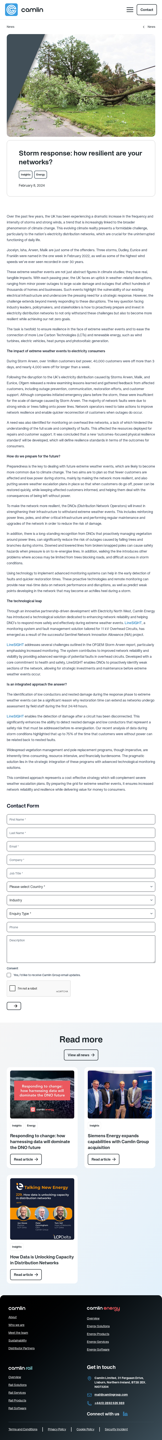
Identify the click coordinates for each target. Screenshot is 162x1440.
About (12, 1317)
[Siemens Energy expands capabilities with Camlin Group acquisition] (120, 1095)
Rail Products (17, 1400)
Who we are (16, 1325)
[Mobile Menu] (130, 9)
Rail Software (17, 1408)
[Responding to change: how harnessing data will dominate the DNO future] (42, 1095)
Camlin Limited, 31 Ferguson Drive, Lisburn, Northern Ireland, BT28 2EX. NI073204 (120, 1382)
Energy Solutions (98, 1326)
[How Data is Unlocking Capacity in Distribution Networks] (42, 1209)
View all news (78, 1055)
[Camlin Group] (24, 9)
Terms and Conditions (22, 1429)
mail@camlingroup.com (111, 1394)
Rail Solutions (17, 1385)
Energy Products (98, 1334)
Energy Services (98, 1341)
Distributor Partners (21, 1348)
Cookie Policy (85, 1429)
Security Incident (116, 1429)
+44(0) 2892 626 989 (109, 1403)
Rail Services (17, 1392)
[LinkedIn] (125, 1413)
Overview (93, 1318)
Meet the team (18, 1332)
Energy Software (98, 1349)
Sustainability (17, 1340)
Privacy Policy (57, 1429)
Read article (23, 1159)
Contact (146, 10)
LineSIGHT (133, 623)
